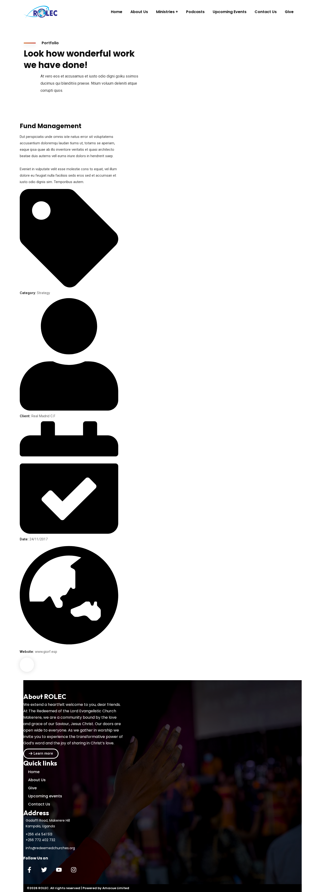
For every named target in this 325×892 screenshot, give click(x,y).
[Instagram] (73, 870)
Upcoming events (45, 796)
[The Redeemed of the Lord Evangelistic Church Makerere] (41, 12)
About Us (37, 780)
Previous (27, 665)
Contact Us (39, 804)
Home (33, 772)
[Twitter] (44, 870)
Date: (24, 539)
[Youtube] (59, 870)
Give (32, 788)
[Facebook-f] (29, 870)
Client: (25, 416)
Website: (27, 652)
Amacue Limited (115, 888)
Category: (28, 293)
